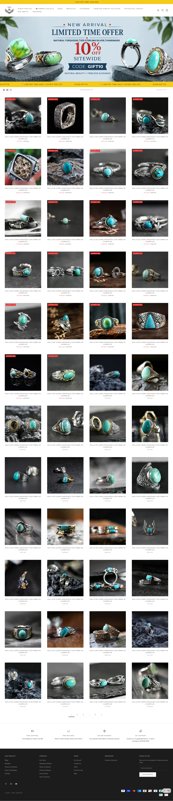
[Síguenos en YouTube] (16, 784)
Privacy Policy (43, 774)
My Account (77, 760)
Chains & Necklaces (11, 770)
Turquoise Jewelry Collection (107, 8)
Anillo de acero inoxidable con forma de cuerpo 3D (23, 138)
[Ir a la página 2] (102, 714)
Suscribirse (147, 774)
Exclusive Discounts (111, 760)
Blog (75, 774)
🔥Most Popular (25, 8)
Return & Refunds (45, 767)
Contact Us (77, 763)
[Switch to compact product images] (11, 90)
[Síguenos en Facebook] (6, 784)
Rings (60, 8)
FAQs (75, 767)
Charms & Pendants (11, 767)
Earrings (7, 774)
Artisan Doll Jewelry (133, 8)
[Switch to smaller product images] (7, 90)
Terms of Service (44, 777)
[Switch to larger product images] (4, 90)
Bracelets (71, 8)
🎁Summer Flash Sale (45, 8)
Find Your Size (78, 770)
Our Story (42, 760)
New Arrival (23, 11)
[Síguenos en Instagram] (11, 784)
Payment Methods (45, 770)
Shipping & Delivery (45, 763)
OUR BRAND (37, 11)
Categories (85, 8)
